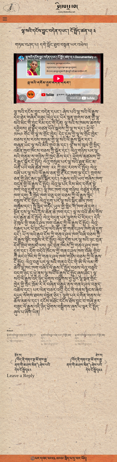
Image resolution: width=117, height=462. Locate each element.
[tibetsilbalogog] (11, 7)
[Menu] (5, 19)
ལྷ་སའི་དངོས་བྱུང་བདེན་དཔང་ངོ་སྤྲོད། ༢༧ (21, 335)
